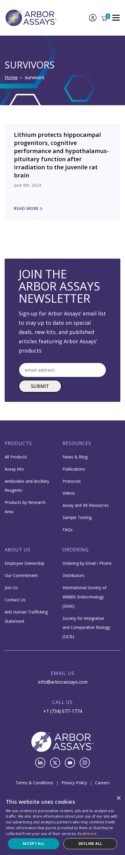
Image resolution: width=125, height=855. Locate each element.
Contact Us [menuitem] (15, 599)
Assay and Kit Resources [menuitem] (86, 505)
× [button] (118, 798)
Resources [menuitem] (77, 443)
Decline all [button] (90, 843)
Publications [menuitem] (74, 469)
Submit (40, 386)
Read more (87, 833)
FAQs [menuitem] (68, 529)
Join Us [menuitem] (11, 587)
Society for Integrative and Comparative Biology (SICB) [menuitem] (86, 628)
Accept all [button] (34, 843)
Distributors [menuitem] (74, 575)
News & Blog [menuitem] (75, 457)
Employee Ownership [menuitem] (24, 563)
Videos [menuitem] (69, 493)
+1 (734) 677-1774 (62, 711)
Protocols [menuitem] (72, 481)
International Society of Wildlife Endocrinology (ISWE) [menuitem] (84, 597)
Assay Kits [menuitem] (14, 469)
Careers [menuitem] (102, 782)
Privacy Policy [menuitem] (74, 782)
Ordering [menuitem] (76, 550)
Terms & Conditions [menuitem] (34, 782)
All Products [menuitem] (16, 457)
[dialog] (62, 823)
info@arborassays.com (63, 682)
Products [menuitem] (18, 443)
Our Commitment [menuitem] (21, 575)
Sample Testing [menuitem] (77, 517)
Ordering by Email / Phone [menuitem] (87, 563)
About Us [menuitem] (18, 550)
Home (11, 77)
